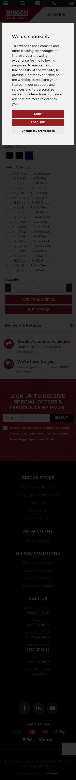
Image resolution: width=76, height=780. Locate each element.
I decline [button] (38, 122)
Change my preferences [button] (38, 130)
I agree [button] (38, 114)
